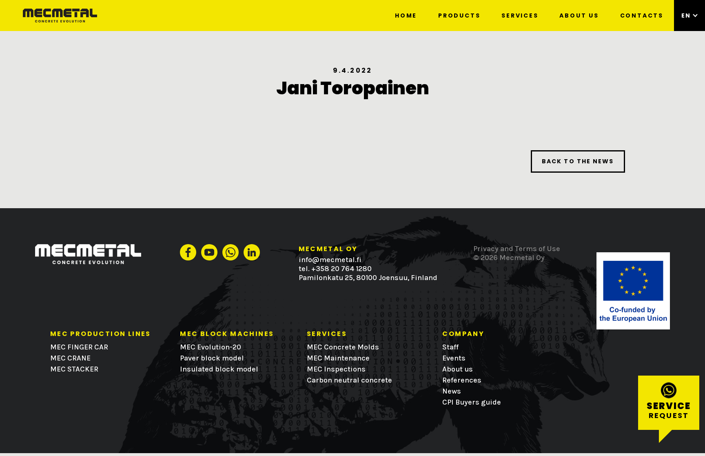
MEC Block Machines (227, 333)
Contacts (641, 15)
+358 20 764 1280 (341, 268)
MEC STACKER (74, 369)
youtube (209, 252)
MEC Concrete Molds (343, 347)
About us (579, 15)
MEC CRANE (70, 358)
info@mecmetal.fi (330, 259)
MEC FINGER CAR (79, 347)
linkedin (252, 252)
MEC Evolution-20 (210, 347)
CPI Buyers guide (471, 402)
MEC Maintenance (338, 358)
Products (459, 15)
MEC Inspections (336, 369)
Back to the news (578, 161)
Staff (450, 347)
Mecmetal (84, 15)
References (461, 380)
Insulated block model (219, 369)
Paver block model (212, 358)
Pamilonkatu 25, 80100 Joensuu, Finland (368, 277)
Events (454, 358)
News (451, 391)
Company (463, 333)
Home (406, 15)
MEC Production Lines (100, 333)
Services (519, 15)
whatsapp (230, 252)
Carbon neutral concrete (349, 380)
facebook (188, 252)
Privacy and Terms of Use (516, 248)
